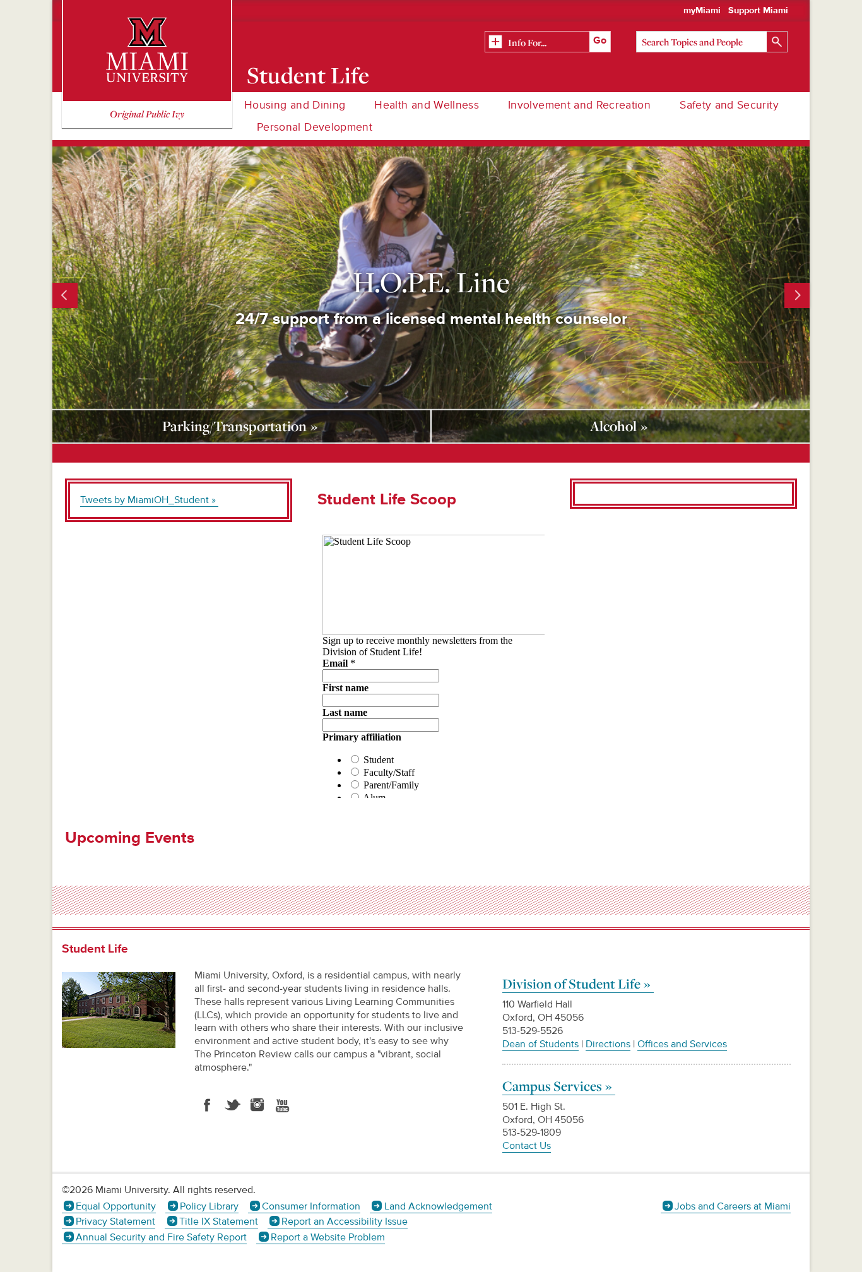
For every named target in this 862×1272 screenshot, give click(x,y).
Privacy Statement (115, 1221)
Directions (608, 1044)
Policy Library (209, 1206)
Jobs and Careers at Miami (733, 1206)
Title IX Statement (218, 1221)
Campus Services (552, 1086)
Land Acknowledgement (438, 1206)
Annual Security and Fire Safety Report (161, 1237)
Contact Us (526, 1145)
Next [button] (797, 295)
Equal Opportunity (116, 1206)
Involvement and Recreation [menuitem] (579, 105)
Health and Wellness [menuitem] (426, 105)
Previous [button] (65, 295)
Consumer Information (311, 1206)
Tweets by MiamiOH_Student (144, 500)
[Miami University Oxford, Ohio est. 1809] (147, 50)
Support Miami (758, 10)
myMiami (702, 10)
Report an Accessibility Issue (344, 1221)
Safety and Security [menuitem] (729, 105)
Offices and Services (682, 1044)
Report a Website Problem (327, 1237)
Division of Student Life (571, 983)
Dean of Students (540, 1044)
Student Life (308, 75)
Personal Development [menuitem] (314, 127)
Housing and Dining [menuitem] (294, 105)
